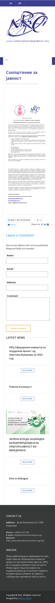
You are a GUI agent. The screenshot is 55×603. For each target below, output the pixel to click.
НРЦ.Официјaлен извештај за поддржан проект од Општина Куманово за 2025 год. (27, 353)
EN (10, 3)
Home (8, 84)
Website (11, 282)
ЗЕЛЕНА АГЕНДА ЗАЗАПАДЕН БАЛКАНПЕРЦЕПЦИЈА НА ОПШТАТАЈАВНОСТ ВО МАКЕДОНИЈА (26, 444)
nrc (40, 220)
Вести (15, 84)
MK (19, 3)
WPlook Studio (24, 598)
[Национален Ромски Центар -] (27, 44)
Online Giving (27, 52)
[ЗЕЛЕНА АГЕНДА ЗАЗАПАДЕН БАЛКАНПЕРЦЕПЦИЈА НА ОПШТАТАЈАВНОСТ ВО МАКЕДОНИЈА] (27, 422)
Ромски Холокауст (20, 386)
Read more (27, 370)
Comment (12, 295)
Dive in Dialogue (18, 478)
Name (10, 255)
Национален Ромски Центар (27, 9)
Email (10, 268)
